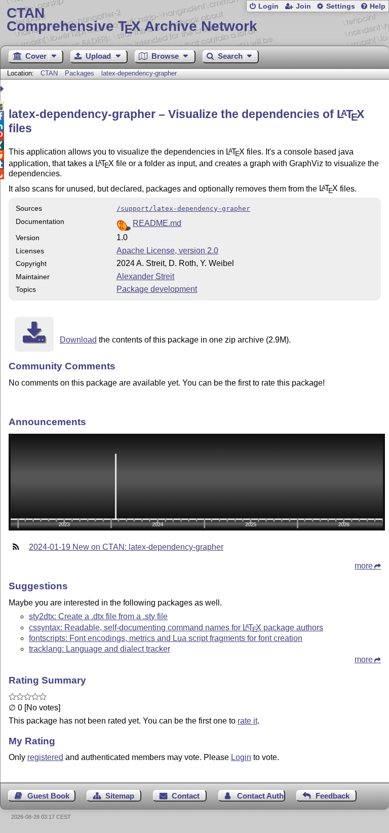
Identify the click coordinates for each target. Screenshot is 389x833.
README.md (157, 223)
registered (45, 757)
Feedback (332, 795)
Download (78, 339)
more (364, 565)
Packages (80, 73)
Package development (156, 289)
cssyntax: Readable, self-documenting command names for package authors (176, 627)
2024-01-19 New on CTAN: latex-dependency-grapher (126, 547)
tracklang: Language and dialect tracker (99, 649)
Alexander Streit (145, 276)
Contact (186, 795)
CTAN (49, 73)
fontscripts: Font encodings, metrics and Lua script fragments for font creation (165, 638)
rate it (247, 720)
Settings (340, 6)
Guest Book (48, 795)
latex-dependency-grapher (139, 73)
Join (303, 6)
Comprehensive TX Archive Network (132, 20)
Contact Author (261, 795)
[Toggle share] (3, 89)
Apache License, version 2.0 (167, 250)
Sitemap (119, 795)
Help (377, 6)
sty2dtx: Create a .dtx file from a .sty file (98, 616)
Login (268, 6)
